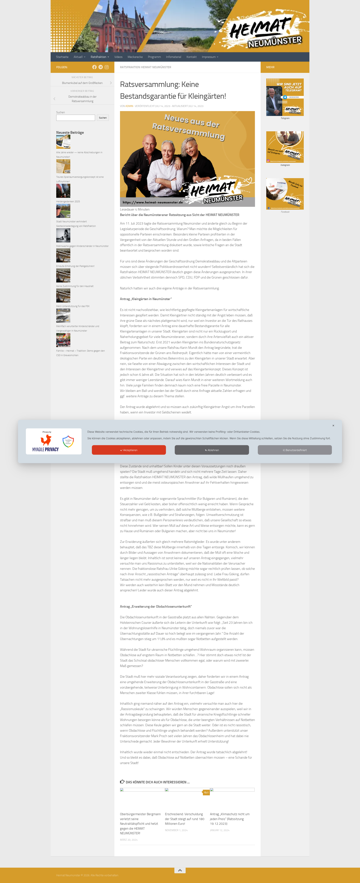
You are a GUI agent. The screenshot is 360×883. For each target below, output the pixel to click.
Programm (154, 57)
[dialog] (180, 441)
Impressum (209, 57)
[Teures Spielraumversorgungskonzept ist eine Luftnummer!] (63, 167)
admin (129, 106)
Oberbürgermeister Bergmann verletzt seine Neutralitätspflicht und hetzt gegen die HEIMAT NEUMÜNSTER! (140, 823)
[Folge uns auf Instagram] (106, 67)
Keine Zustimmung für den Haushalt (75, 286)
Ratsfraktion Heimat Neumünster (145, 67)
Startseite (62, 57)
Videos (118, 57)
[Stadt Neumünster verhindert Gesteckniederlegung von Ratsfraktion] (63, 211)
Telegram (285, 118)
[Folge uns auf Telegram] (100, 67)
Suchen (60, 112)
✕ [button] (333, 425)
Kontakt (192, 57)
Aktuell (78, 57)
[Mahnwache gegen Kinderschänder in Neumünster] (63, 236)
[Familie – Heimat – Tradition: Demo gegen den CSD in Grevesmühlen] (63, 341)
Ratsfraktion (98, 57)
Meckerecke (135, 57)
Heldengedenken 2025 (68, 201)
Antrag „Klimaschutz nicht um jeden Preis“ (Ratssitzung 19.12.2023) (230, 818)
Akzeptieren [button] (130, 450)
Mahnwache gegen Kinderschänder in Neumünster (82, 246)
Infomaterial (173, 57)
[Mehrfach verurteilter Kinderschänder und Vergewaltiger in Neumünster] (63, 316)
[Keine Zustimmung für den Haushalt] (63, 276)
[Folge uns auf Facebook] (94, 67)
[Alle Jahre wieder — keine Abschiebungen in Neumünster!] (63, 142)
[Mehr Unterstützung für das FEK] (63, 296)
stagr (284, 165)
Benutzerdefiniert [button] (296, 450)
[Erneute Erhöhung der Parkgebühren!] (63, 256)
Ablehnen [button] (213, 450)
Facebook (285, 212)
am (288, 165)
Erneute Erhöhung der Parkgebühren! (75, 266)
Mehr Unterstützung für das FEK (72, 306)
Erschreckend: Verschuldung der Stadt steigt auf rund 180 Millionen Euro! (184, 818)
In (281, 165)
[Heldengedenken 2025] (63, 191)
